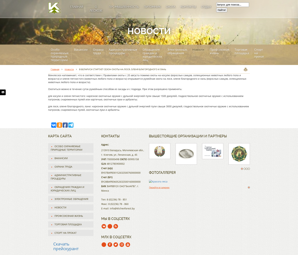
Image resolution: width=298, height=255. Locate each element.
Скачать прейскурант (66, 246)
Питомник (152, 6)
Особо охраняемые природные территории (60, 55)
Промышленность (124, 6)
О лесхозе (96, 8)
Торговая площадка (242, 51)
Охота (170, 6)
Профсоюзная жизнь (219, 51)
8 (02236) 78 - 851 (117, 199)
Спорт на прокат (259, 53)
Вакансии (81, 49)
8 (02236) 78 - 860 (118, 204)
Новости (198, 49)
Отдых (206, 6)
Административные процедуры (123, 51)
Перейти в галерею (159, 187)
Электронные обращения (177, 51)
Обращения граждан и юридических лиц (152, 55)
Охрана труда (98, 51)
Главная (76, 6)
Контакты (188, 6)
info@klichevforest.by (122, 208)
